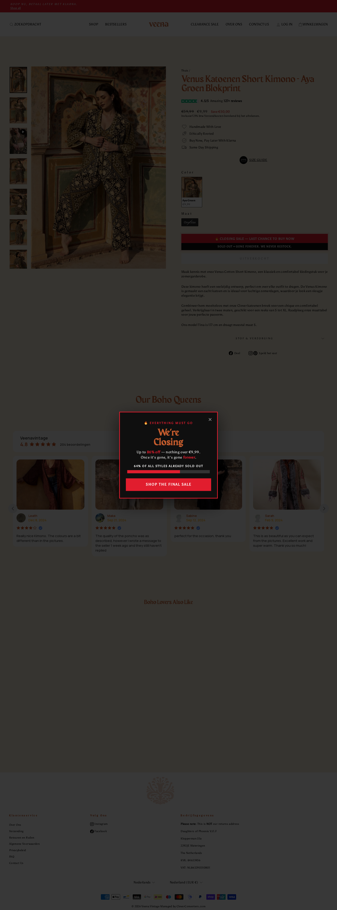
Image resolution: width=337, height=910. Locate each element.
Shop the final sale (168, 484)
